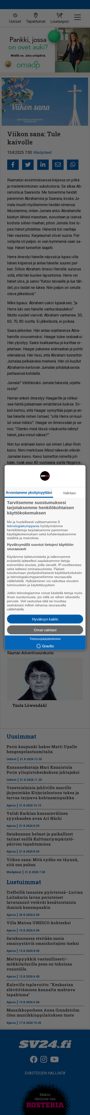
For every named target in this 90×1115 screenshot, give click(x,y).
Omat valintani (45, 630)
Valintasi (69, 493)
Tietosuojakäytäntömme (45, 639)
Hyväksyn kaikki (45, 619)
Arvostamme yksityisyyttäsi (29, 492)
